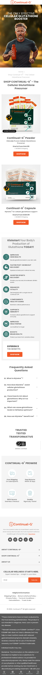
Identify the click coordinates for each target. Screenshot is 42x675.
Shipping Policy (10, 596)
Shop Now (14, 354)
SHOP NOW (21, 154)
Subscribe (34, 580)
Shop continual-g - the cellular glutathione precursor (21, 76)
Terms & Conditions (26, 598)
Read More (31, 534)
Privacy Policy (11, 598)
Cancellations (14, 600)
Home (20, 72)
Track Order (26, 600)
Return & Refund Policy (27, 596)
